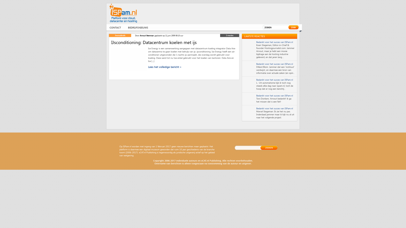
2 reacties (229, 35)
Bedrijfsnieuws (138, 27)
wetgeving (129, 155)
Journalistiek (120, 35)
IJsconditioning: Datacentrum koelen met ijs (154, 42)
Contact (115, 27)
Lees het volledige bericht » (164, 67)
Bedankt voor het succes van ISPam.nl (274, 42)
